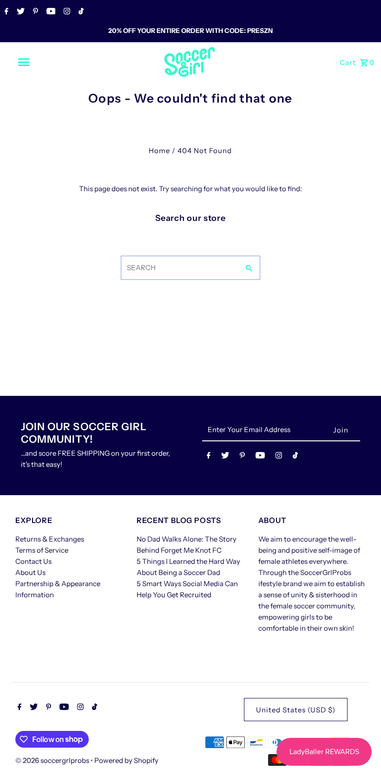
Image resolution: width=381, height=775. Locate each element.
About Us (30, 572)
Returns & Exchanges (49, 539)
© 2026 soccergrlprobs (53, 760)
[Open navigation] (43, 62)
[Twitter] (19, 12)
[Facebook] (5, 12)
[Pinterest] (34, 12)
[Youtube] (50, 12)
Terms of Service (41, 550)
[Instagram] (65, 12)
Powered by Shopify (126, 760)
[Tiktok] (80, 12)
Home (159, 150)
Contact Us (33, 561)
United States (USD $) (295, 709)
